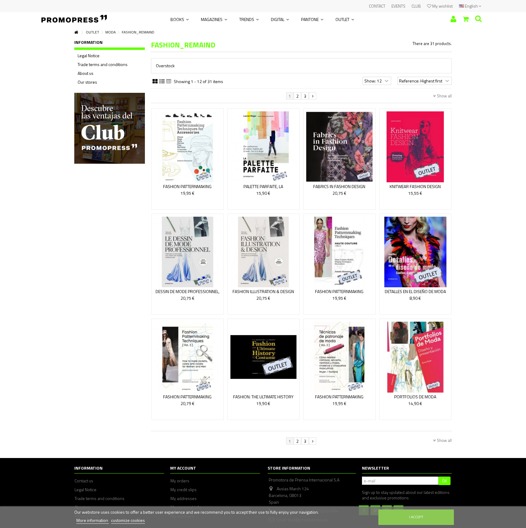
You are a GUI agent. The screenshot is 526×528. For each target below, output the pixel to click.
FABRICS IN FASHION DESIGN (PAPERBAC (339, 189)
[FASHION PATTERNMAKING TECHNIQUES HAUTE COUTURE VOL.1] (339, 252)
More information (92, 520)
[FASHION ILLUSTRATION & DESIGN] (263, 252)
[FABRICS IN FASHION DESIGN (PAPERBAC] (339, 146)
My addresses (183, 498)
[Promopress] (74, 16)
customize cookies (128, 520)
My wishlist (442, 6)
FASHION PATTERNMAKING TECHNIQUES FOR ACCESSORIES (187, 189)
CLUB (416, 6)
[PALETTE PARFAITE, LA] (263, 146)
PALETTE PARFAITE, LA (263, 186)
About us (85, 73)
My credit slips (183, 489)
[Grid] (155, 81)
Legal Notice (89, 55)
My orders (179, 481)
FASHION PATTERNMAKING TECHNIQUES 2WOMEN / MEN (339, 399)
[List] (162, 81)
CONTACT (377, 6)
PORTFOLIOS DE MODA (415, 396)
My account (183, 468)
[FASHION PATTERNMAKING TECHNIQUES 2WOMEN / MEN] (339, 357)
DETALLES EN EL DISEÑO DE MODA (415, 291)
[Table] (168, 81)
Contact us (84, 481)
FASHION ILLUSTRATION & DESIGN (263, 291)
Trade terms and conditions (103, 64)
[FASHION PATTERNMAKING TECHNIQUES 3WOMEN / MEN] (187, 357)
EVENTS (398, 6)
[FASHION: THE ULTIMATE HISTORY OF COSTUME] (263, 357)
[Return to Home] (76, 32)
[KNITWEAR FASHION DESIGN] (415, 146)
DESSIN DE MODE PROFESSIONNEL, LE (187, 294)
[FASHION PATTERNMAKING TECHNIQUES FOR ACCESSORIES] (187, 146)
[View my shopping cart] (466, 19)
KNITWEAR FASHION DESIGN (415, 186)
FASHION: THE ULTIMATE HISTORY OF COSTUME (263, 399)
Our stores (87, 82)
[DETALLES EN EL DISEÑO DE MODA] (415, 252)
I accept (416, 516)
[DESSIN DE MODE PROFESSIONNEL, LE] (187, 252)
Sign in (453, 19)
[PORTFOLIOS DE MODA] (415, 357)
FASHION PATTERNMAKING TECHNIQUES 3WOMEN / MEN (187, 399)
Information (88, 42)
